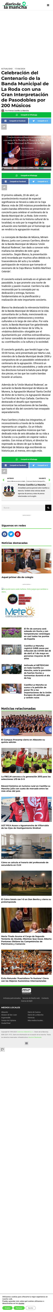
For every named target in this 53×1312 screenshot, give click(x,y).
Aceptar (7, 1308)
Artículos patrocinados (12, 998)
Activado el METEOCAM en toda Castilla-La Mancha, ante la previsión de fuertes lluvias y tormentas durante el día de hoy (37, 671)
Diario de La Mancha (35, 1015)
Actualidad (7, 69)
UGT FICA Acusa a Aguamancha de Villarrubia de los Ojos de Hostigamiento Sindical (25, 826)
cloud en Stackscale (34, 1037)
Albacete (4, 1012)
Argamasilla (5, 1018)
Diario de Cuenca (34, 1012)
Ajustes (30, 1308)
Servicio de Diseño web (31, 998)
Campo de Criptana (8, 1020)
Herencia (31, 1018)
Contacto (45, 998)
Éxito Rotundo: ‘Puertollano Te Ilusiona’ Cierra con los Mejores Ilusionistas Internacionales (25, 979)
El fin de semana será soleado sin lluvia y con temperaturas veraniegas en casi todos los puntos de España (37, 634)
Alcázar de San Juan (9, 1015)
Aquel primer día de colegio (17, 577)
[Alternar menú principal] (48, 5)
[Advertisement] (26, 38)
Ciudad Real (5, 1023)
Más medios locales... (36, 1020)
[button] (27, 1043)
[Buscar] (48, 508)
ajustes (21, 1303)
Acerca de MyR (26, 1001)
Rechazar (19, 1308)
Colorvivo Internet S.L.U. (25, 1032)
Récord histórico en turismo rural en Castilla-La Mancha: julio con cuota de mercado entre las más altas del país (25, 788)
